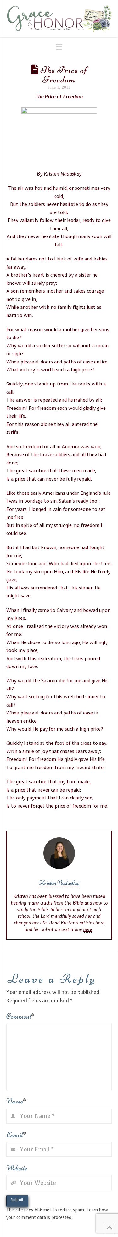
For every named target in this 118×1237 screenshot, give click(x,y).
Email (16, 1134)
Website (16, 1168)
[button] (59, 47)
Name (16, 1101)
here (99, 923)
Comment (20, 1016)
